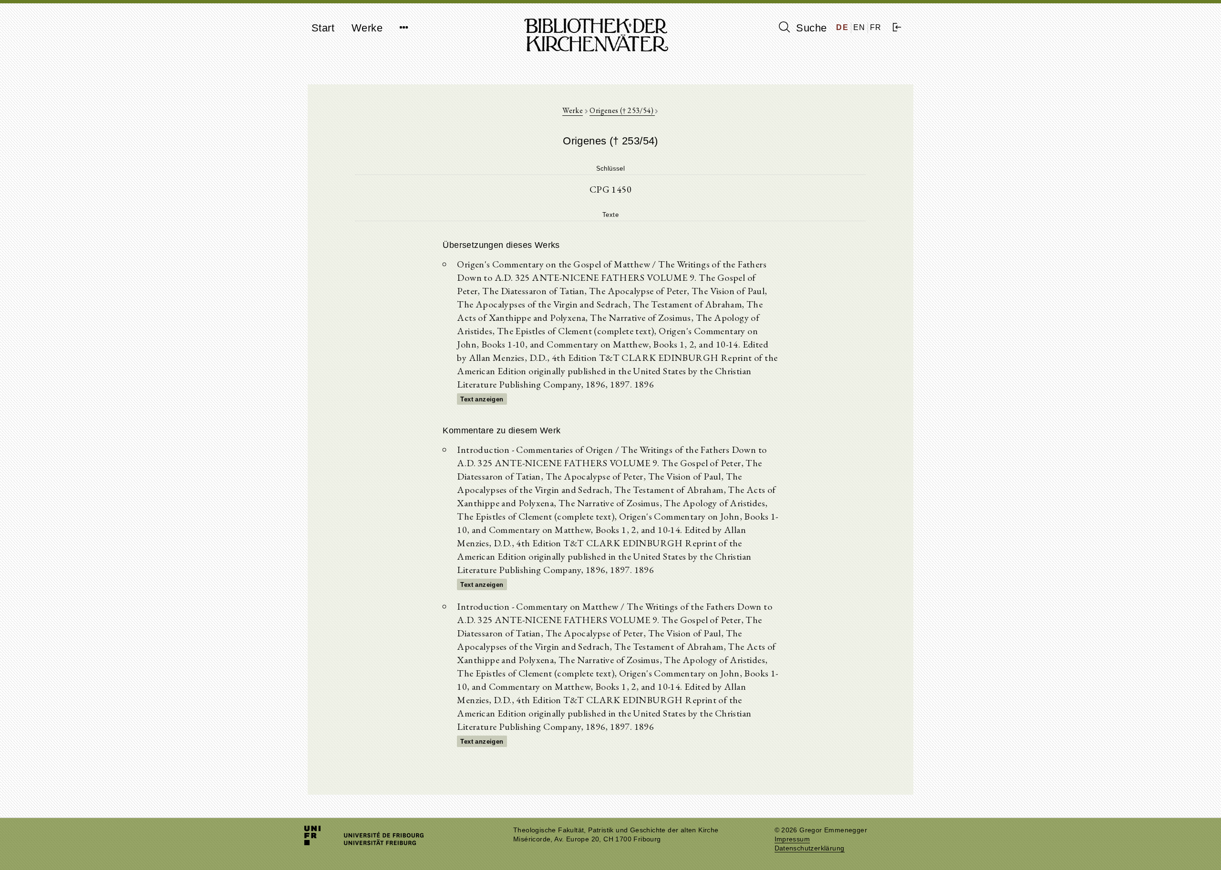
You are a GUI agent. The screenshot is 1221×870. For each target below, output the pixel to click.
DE (842, 27)
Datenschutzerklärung (810, 848)
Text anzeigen (481, 399)
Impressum (792, 839)
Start (322, 28)
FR (876, 27)
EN (859, 27)
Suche (810, 28)
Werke (367, 28)
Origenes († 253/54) (622, 110)
